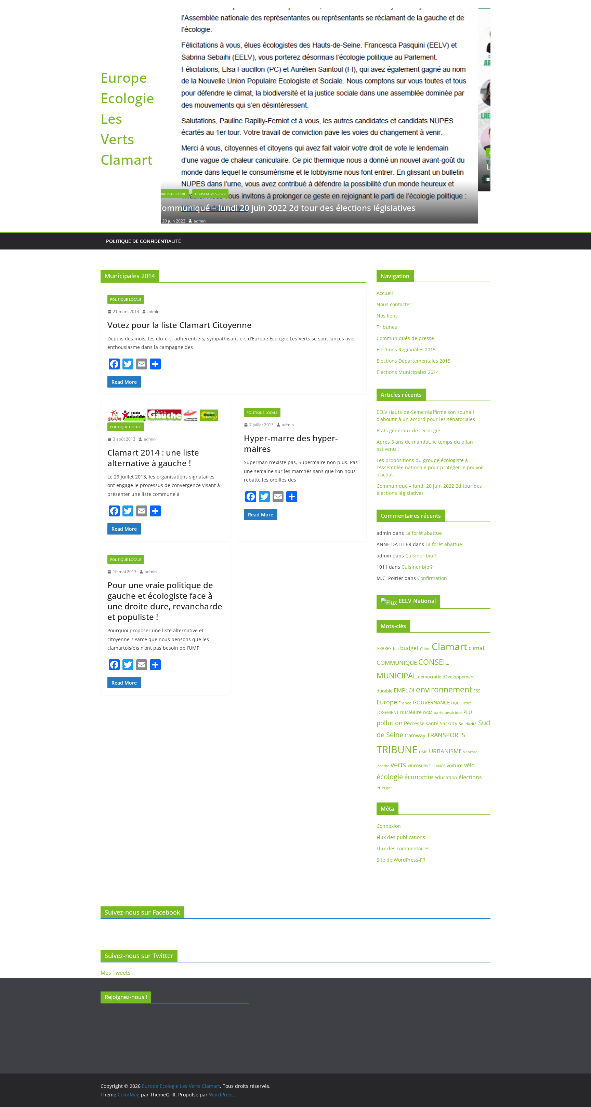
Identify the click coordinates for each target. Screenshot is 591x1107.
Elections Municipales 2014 (408, 340)
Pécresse (414, 690)
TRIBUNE (397, 717)
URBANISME (445, 719)
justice (466, 670)
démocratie (429, 645)
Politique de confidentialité (143, 209)
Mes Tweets (116, 972)
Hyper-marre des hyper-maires (291, 411)
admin (213, 179)
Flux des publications (401, 805)
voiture (455, 733)
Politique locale (125, 267)
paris (438, 680)
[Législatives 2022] (326, 13)
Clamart (449, 614)
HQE (455, 671)
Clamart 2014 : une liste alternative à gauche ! (153, 425)
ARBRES (384, 616)
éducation (445, 745)
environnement (444, 657)
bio (396, 616)
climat (477, 616)
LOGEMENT (388, 680)
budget (409, 616)
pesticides (453, 680)
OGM (427, 680)
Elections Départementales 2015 (413, 328)
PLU (467, 680)
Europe (387, 670)
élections (470, 745)
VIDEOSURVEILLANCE (426, 733)
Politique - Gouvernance (235, 152)
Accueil (385, 261)
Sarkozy (448, 691)
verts (398, 732)
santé (432, 691)
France (404, 671)
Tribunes (387, 295)
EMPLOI (404, 658)
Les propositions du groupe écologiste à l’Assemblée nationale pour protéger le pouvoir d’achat (430, 435)
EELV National (417, 568)
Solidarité (468, 691)
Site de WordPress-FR (401, 827)
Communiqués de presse (405, 306)
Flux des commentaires (403, 816)
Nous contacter (394, 272)
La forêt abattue (423, 501)
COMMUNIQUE (397, 630)
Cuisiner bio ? (420, 523)
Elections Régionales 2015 (406, 317)
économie (418, 745)
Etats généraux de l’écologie (408, 398)
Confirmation (432, 546)
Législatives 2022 (187, 152)
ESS (477, 659)
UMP (423, 719)
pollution (390, 690)
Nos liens (387, 283)
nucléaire (411, 680)
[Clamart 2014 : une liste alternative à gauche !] (165, 383)
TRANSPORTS (446, 703)
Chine (425, 616)
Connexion (389, 794)
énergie (384, 755)
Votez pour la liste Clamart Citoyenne (179, 292)
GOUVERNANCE (431, 670)
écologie (390, 744)
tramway (415, 703)
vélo (469, 733)
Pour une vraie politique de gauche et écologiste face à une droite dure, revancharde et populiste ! (164, 569)
